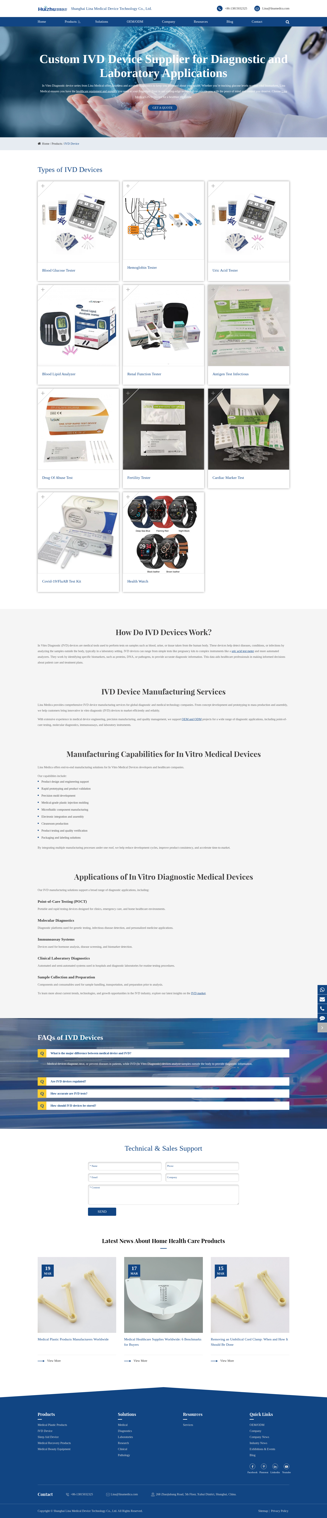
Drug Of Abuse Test (57, 477)
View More (53, 1360)
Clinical (122, 1449)
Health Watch (137, 581)
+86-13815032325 (236, 8)
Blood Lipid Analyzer (59, 374)
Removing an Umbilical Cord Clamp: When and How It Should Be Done (249, 1341)
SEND (102, 1211)
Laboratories (125, 1437)
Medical (123, 1424)
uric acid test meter (243, 651)
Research (123, 1443)
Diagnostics (125, 1431)
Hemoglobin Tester (142, 267)
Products (71, 21)
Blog (230, 21)
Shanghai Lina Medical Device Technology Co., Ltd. (111, 8)
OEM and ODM (192, 719)
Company (168, 21)
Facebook (253, 1472)
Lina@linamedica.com (275, 8)
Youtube (286, 1472)
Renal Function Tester (144, 374)
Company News (259, 1437)
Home (42, 21)
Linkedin (275, 1472)
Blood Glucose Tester (58, 270)
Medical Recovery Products (54, 1443)
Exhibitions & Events (262, 1449)
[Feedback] (322, 1018)
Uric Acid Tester (225, 270)
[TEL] (322, 1008)
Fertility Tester (138, 477)
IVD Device (71, 143)
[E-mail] (322, 999)
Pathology (124, 1455)
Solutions (101, 21)
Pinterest (263, 1472)
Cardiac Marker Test (228, 477)
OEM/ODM (135, 21)
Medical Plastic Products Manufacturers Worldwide (73, 1339)
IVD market (198, 993)
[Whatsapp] (322, 989)
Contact (257, 21)
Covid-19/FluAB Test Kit (61, 581)
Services (188, 1424)
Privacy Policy (279, 1511)
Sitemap (263, 1511)
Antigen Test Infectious (231, 374)
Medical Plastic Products (52, 1424)
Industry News (258, 1443)
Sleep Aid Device (48, 1437)
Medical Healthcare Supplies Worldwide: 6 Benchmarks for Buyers (162, 1341)
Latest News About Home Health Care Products (163, 1241)
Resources (201, 21)
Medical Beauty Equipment (54, 1449)
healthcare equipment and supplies (96, 91)
